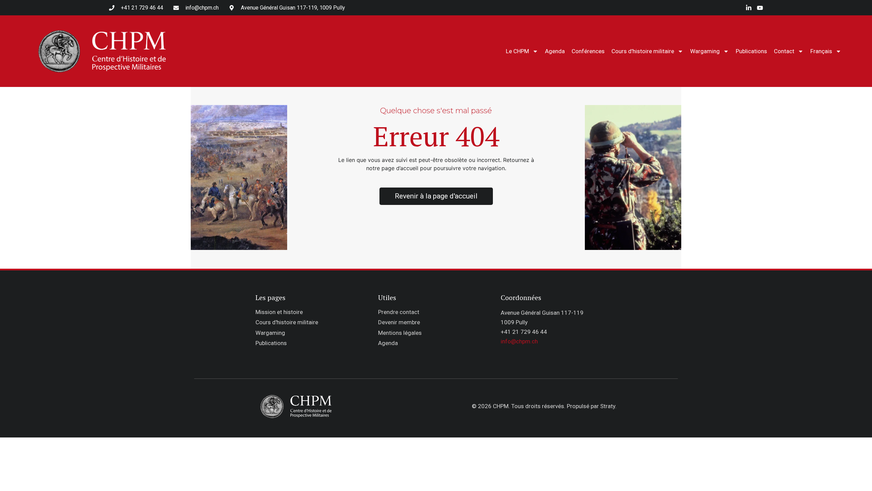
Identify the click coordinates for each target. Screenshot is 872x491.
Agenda (555, 51)
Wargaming (705, 51)
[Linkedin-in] (749, 8)
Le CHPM (517, 51)
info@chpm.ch (519, 341)
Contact (784, 51)
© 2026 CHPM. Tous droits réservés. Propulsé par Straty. (544, 406)
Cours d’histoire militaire (642, 51)
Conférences (588, 51)
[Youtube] (760, 8)
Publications (751, 51)
